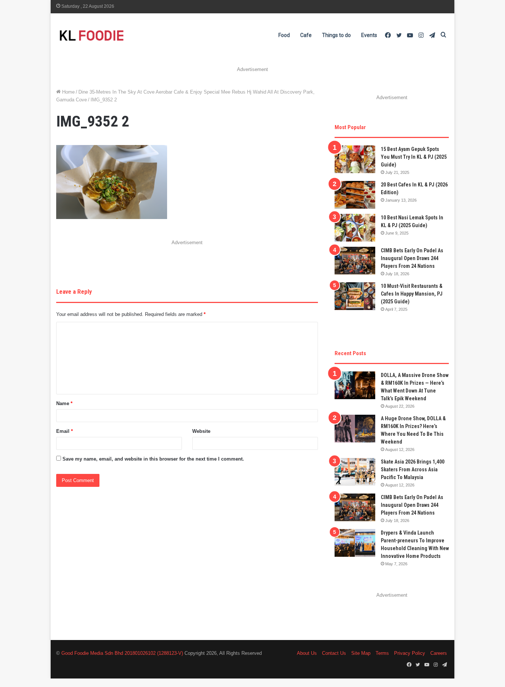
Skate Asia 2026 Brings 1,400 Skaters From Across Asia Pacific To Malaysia (412, 469)
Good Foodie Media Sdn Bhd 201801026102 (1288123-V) (122, 653)
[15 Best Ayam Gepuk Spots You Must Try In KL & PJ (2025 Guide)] (355, 159)
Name (64, 403)
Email (64, 431)
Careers (438, 653)
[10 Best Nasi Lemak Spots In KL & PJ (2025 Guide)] (355, 228)
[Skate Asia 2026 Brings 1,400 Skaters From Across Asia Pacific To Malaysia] (355, 472)
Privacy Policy (409, 653)
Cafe (306, 35)
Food (284, 35)
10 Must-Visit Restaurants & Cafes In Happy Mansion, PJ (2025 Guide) (412, 293)
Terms (382, 653)
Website (201, 431)
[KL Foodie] (121, 35)
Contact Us (334, 653)
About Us (307, 653)
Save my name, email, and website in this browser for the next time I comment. (153, 459)
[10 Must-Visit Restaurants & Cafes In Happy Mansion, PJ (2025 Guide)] (355, 296)
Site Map (360, 653)
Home (68, 92)
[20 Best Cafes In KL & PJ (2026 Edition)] (355, 195)
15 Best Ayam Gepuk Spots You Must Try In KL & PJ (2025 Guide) (414, 157)
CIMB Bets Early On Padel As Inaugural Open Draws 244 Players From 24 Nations (412, 258)
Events (369, 35)
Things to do (336, 35)
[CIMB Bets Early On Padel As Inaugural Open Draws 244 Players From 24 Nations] (355, 261)
